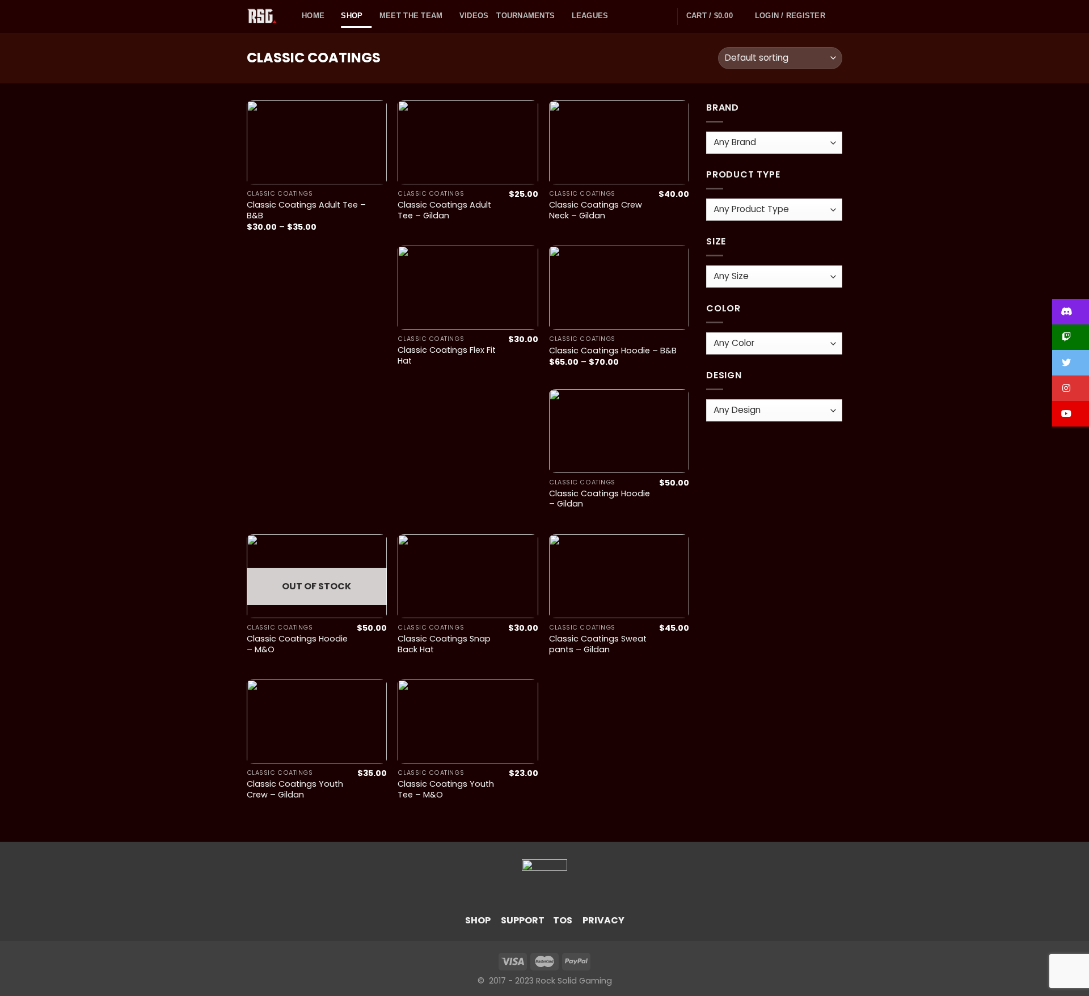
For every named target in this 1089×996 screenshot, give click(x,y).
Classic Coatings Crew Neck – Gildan (595, 210)
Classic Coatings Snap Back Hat (444, 644)
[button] (1070, 311)
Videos (474, 15)
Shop (351, 15)
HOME (313, 15)
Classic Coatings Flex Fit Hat (447, 355)
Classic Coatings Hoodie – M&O (297, 644)
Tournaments (525, 15)
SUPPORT (522, 920)
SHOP (478, 920)
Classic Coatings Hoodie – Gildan (599, 498)
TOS (562, 920)
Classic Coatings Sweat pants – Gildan (598, 644)
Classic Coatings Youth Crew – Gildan (295, 789)
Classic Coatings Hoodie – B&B (613, 350)
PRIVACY (603, 920)
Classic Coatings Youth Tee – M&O (446, 789)
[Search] (837, 16)
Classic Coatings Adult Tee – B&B (306, 210)
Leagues (590, 15)
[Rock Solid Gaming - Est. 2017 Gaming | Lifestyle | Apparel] (266, 16)
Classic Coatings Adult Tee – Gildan (444, 210)
